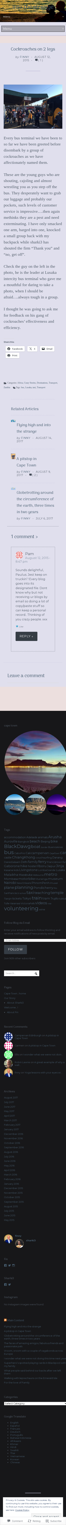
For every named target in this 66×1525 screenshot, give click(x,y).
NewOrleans (24, 883)
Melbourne (38, 875)
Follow (15, 949)
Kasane (8, 870)
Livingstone (28, 870)
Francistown (54, 862)
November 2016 (13, 1138)
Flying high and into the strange (34, 428)
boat (36, 846)
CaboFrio (19, 853)
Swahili (14, 1450)
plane (9, 887)
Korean (14, 1459)
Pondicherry (43, 888)
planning (24, 887)
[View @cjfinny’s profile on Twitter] (9, 1284)
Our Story (9, 998)
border (44, 847)
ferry (42, 861)
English (14, 1422)
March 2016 (10, 1174)
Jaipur (51, 866)
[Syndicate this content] (5, 1320)
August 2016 (11, 1152)
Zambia (7, 387)
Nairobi (10, 883)
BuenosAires (55, 847)
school (23, 893)
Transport (53, 383)
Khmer (14, 1444)
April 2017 (9, 1115)
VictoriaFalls (28, 903)
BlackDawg (17, 846)
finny (24, 57)
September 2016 (14, 1147)
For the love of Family (17, 1382)
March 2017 (10, 1120)
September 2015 (14, 1201)
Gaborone (12, 866)
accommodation (15, 837)
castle (8, 857)
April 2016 (9, 1170)
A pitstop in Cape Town (26, 462)
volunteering (21, 908)
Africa (20, 383)
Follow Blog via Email (17, 923)
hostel (32, 866)
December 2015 (13, 1188)
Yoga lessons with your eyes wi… (43, 1072)
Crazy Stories (30, 383)
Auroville (10, 841)
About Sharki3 (15, 1002)
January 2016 (11, 1183)
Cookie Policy (22, 1510)
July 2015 (9, 1210)
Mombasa (11, 879)
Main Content (15, 1320)
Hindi (13, 1447)
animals (43, 837)
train (37, 898)
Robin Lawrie (22, 1062)
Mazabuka (25, 874)
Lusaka (28, 387)
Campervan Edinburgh (28, 1035)
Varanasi (15, 903)
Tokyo (26, 898)
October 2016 (12, 1143)
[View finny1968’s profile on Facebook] (5, 1265)
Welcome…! (11, 1007)
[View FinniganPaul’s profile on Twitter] (9, 1265)
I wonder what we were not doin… (43, 1054)
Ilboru (42, 866)
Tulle (7, 903)
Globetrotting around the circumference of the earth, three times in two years (35, 502)
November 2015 (13, 1192)
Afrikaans (15, 1441)
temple (57, 892)
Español (15, 1425)
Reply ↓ (26, 636)
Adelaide (31, 837)
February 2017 (12, 1124)
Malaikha (11, 874)
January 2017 (11, 1129)
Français (15, 1428)
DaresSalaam (12, 862)
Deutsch (15, 1431)
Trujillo (55, 898)
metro (50, 874)
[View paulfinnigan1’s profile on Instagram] (13, 1265)
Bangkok (23, 841)
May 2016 (9, 1165)
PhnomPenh (41, 883)
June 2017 (9, 1106)
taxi (34, 387)
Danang (57, 857)
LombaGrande (46, 870)
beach (35, 841)
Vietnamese (17, 1456)
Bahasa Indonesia (20, 1438)
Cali (28, 853)
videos (41, 903)
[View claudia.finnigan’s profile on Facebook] (5, 1284)
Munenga (41, 878)
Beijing (45, 841)
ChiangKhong (23, 857)
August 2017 (11, 1097)
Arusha (55, 837)
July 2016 (9, 1156)
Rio (55, 888)
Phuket (54, 883)
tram (46, 898)
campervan (40, 853)
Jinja (60, 866)
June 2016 (9, 1161)
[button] (14, 804)
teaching (42, 893)
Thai (12, 1453)
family (33, 862)
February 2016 (12, 1179)
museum (55, 879)
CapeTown (54, 853)
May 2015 (9, 1220)
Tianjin (8, 898)
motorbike (26, 879)
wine (42, 909)
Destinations (42, 383)
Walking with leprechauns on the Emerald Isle (30, 1378)
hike (23, 866)
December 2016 (13, 1134)
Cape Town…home (15, 993)
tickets (17, 898)
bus (22, 387)
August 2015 (11, 1206)
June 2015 (9, 1215)
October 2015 (12, 1197)
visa (49, 903)
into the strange (33, 7)
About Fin (12, 1012)
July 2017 (9, 1102)
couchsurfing (44, 857)
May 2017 (9, 1111)
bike (54, 841)
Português (16, 1435)
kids (16, 870)
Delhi (24, 862)
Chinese (15, 1462)
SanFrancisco (11, 893)
